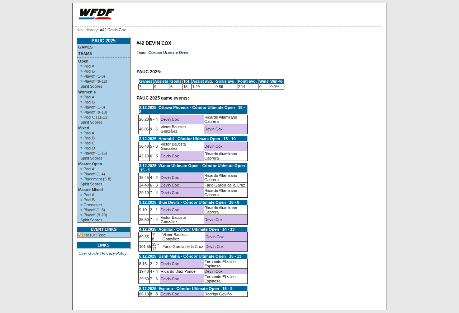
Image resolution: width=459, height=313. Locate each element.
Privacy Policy (114, 253)
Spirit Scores (91, 86)
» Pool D (87, 148)
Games (85, 47)
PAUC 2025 (103, 40)
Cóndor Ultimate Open (168, 52)
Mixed (83, 128)
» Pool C (87, 143)
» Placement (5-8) (96, 179)
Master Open (90, 164)
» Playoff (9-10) (93, 112)
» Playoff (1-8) (92, 76)
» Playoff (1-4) (92, 174)
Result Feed (94, 235)
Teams (85, 53)
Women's (87, 92)
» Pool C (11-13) (94, 117)
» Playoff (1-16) (93, 153)
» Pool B (87, 71)
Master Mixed (90, 190)
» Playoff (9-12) (93, 81)
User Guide (89, 253)
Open (83, 61)
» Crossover (91, 205)
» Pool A (87, 66)
